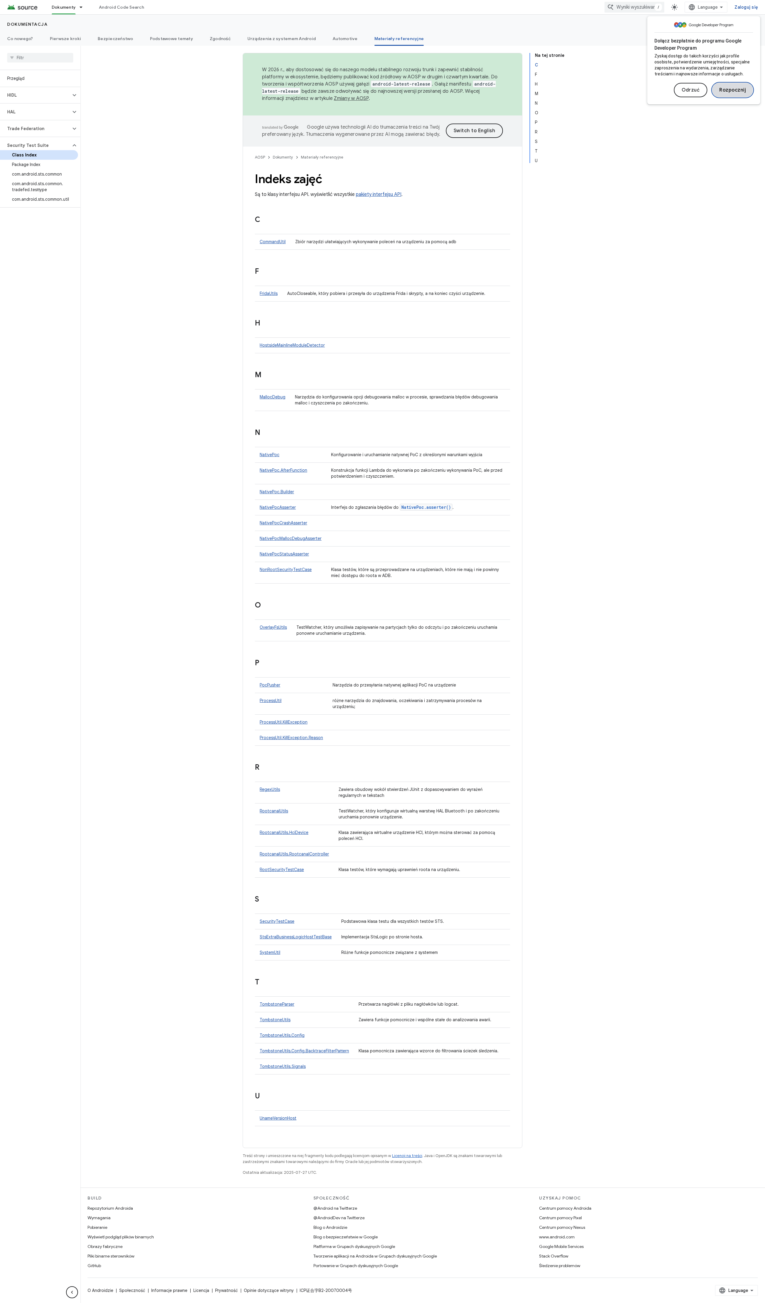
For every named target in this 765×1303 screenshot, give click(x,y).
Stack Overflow (553, 1256)
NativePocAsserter (278, 507)
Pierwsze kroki (65, 38)
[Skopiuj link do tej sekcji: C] (266, 220)
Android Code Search (121, 7)
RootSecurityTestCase (282, 869)
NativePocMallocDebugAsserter (291, 538)
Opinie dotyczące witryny (269, 1290)
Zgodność (220, 38)
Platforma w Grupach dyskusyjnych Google (354, 1246)
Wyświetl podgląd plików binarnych (121, 1237)
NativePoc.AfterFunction (283, 470)
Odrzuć (691, 90)
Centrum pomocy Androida (565, 1208)
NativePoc (269, 454)
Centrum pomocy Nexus (562, 1227)
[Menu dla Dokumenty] (84, 7)
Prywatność (226, 1290)
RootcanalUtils (274, 811)
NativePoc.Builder (277, 491)
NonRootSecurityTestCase (286, 569)
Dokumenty (64, 7)
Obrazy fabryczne (105, 1246)
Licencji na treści (407, 1155)
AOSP (260, 157)
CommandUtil (273, 241)
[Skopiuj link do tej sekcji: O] (267, 605)
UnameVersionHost (278, 1118)
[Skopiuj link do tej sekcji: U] (266, 1096)
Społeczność (132, 1290)
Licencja (201, 1290)
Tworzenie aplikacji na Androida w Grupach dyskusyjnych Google (375, 1256)
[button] (35, 95)
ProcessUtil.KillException (283, 722)
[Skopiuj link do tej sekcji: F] (265, 271)
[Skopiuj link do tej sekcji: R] (265, 767)
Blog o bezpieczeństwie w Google (345, 1237)
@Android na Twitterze (335, 1208)
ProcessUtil (270, 700)
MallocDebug (272, 397)
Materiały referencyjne (399, 38)
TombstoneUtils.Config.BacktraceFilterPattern (304, 1051)
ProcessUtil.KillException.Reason (291, 737)
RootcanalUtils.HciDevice (284, 832)
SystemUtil (270, 952)
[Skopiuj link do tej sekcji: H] (266, 323)
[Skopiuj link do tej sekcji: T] (265, 982)
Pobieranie (97, 1227)
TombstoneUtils (275, 1019)
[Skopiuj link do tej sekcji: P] (265, 663)
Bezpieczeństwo (115, 38)
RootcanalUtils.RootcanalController (294, 854)
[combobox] (634, 7)
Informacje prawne (169, 1290)
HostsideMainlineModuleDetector (292, 345)
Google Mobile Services (561, 1246)
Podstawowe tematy (171, 38)
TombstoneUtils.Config (282, 1035)
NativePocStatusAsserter (284, 554)
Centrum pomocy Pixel (560, 1217)
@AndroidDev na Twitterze (339, 1217)
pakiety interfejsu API (378, 194)
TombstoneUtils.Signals (283, 1066)
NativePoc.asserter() (426, 507)
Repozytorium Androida (110, 1208)
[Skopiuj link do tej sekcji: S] (265, 899)
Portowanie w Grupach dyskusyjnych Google (355, 1265)
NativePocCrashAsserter (283, 523)
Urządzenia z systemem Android (281, 38)
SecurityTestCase (277, 921)
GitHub (94, 1265)
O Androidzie (100, 1290)
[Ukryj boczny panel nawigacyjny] (72, 1292)
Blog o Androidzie (330, 1227)
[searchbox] (40, 58)
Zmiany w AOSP (351, 98)
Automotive (345, 38)
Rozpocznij (732, 90)
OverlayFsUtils (273, 627)
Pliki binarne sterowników (111, 1256)
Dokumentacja (27, 24)
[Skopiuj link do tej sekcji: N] (266, 433)
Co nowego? (20, 38)
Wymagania (99, 1217)
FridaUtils (269, 293)
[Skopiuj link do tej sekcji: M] (267, 375)
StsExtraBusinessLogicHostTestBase (296, 937)
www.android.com (557, 1237)
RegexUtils (270, 789)
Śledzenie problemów (559, 1265)
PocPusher (270, 685)
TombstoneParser (277, 1004)
